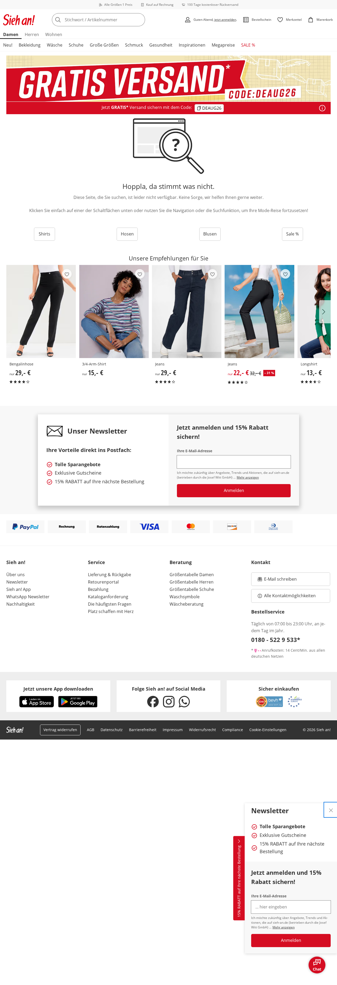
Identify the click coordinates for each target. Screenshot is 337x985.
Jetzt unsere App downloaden (58, 689)
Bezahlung (98, 589)
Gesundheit (160, 45)
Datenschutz (112, 729)
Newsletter (17, 582)
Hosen (127, 234)
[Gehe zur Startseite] (19, 19)
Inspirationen (192, 45)
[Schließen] (331, 809)
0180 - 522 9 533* (275, 640)
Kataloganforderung (108, 597)
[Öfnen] (322, 108)
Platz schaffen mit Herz (110, 611)
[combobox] (110, 19)
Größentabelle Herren (192, 582)
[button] (325, 311)
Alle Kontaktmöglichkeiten (290, 596)
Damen (10, 34)
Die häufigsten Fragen (109, 604)
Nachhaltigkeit (20, 604)
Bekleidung (30, 45)
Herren (32, 34)
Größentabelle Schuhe (192, 589)
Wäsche (54, 45)
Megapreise (223, 45)
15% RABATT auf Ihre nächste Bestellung (238, 881)
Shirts (44, 234)
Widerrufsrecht (202, 729)
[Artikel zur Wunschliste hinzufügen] (67, 274)
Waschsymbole (185, 597)
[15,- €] (113, 311)
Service (96, 562)
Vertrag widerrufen (60, 729)
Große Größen (104, 45)
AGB (90, 729)
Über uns (15, 574)
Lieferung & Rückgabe (109, 574)
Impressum (173, 729)
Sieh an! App (18, 589)
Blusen (210, 234)
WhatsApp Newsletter (27, 597)
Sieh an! (15, 562)
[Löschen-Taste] (139, 20)
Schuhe (76, 45)
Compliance (232, 729)
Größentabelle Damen (192, 574)
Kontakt (260, 562)
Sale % (292, 234)
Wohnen (53, 34)
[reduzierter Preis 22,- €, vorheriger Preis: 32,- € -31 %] (259, 311)
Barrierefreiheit (142, 729)
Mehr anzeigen (283, 927)
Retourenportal (103, 582)
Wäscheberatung (187, 604)
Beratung (181, 562)
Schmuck (134, 45)
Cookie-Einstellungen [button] (267, 729)
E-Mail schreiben (277, 580)
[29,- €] (41, 311)
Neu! (7, 45)
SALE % (248, 45)
